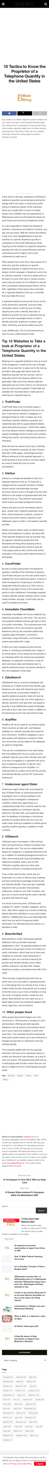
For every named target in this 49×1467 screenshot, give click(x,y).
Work (34, 1435)
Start (33, 1422)
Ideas (18, 1404)
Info (6, 1408)
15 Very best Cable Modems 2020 (30, 1220)
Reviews (21, 1422)
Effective (34, 1395)
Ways (5, 1079)
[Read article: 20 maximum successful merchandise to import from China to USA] (7, 1248)
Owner (20, 1075)
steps (7, 1426)
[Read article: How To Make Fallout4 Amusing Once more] (7, 1259)
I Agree (40, 1463)
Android (21, 1377)
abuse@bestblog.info (15, 1163)
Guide (40, 1399)
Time (18, 1426)
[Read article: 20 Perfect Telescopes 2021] (7, 1328)
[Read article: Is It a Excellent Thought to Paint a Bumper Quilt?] (7, 1269)
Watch (18, 1431)
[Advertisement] (24, 34)
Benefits (8, 1381)
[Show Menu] (3, 4)
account (8, 1377)
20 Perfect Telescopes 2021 (26, 1326)
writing (7, 1440)
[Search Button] (45, 4)
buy (33, 1386)
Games (27, 1399)
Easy (21, 1395)
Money (21, 1413)
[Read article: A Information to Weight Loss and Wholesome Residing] (7, 1308)
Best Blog (24, 4)
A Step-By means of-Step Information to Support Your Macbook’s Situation (26, 1339)
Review (7, 1422)
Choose (20, 1390)
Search (5, 1206)
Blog (20, 1381)
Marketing (30, 1408)
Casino (7, 1390)
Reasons (30, 1417)
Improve (31, 1404)
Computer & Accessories (10, 1220)
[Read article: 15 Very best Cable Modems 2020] (11, 1223)
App (32, 1377)
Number (11, 1075)
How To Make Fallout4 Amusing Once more (28, 1257)
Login (17, 1408)
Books (31, 1381)
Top (39, 1426)
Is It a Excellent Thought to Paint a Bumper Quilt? (29, 1267)
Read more (10, 1239)
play (18, 1417)
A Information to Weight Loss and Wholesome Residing (29, 1307)
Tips (28, 1426)
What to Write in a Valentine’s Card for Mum (29, 1317)
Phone (28, 1075)
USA (36, 1075)
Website (8, 1435)
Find (6, 1399)
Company (34, 1390)
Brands (7, 1386)
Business (21, 1386)
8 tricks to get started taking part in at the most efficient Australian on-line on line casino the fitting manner (30, 1296)
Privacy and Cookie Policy (21, 1463)
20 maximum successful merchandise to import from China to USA (29, 1248)
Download (8, 1395)
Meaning (8, 1413)
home (7, 1404)
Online (33, 1413)
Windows (21, 1435)
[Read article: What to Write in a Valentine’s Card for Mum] (7, 1318)
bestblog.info (29, 1136)
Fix (17, 1399)
